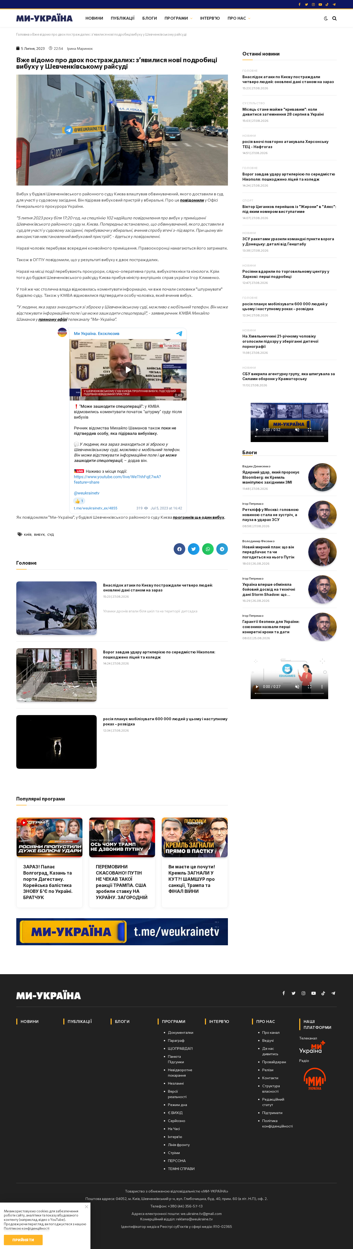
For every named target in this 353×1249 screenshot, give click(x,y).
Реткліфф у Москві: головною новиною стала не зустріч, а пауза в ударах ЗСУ (270, 514)
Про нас (237, 17)
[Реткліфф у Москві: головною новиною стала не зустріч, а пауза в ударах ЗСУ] (322, 515)
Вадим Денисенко (256, 466)
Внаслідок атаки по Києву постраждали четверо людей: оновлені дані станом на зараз (158, 588)
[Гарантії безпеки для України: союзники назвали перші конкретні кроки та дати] (322, 627)
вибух (39, 534)
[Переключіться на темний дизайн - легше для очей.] (326, 18)
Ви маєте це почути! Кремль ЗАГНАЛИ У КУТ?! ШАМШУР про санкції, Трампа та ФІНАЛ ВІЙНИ (191, 879)
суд (50, 534)
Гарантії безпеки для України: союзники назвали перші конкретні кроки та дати (271, 626)
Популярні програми (40, 799)
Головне (250, 70)
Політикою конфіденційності (26, 1228)
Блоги (149, 17)
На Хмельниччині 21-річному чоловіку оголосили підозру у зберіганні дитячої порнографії (280, 341)
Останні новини (261, 54)
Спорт (248, 200)
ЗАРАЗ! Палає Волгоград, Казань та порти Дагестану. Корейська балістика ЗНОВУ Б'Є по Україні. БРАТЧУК (47, 882)
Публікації (123, 17)
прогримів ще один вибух (198, 517)
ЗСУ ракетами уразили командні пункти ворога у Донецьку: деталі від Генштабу (288, 241)
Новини (94, 17)
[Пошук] (334, 18)
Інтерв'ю (210, 17)
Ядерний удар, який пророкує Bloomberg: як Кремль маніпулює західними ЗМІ (271, 477)
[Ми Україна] (44, 18)
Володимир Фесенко (258, 541)
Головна (22, 34)
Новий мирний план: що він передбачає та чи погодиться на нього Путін (268, 552)
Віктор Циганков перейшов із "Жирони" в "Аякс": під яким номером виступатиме (289, 209)
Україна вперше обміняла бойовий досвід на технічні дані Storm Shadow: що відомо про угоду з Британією (271, 589)
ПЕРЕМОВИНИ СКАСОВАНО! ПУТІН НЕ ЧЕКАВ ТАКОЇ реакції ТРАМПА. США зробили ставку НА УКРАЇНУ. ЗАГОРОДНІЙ (122, 882)
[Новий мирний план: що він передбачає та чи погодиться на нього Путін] (322, 552)
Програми (176, 17)
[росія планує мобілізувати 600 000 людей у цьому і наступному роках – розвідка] (56, 741)
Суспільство (253, 103)
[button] (179, 549)
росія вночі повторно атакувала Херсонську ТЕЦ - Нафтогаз (285, 144)
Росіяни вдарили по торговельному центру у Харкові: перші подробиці (285, 274)
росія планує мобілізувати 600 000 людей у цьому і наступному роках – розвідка (165, 721)
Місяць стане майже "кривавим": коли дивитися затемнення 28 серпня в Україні (283, 112)
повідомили (192, 199)
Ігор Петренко (253, 503)
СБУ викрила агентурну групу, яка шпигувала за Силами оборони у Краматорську (288, 376)
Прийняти (23, 1240)
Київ (28, 534)
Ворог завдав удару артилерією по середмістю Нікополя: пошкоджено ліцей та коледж (159, 654)
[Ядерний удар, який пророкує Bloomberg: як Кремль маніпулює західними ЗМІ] (322, 477)
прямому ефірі (52, 319)
